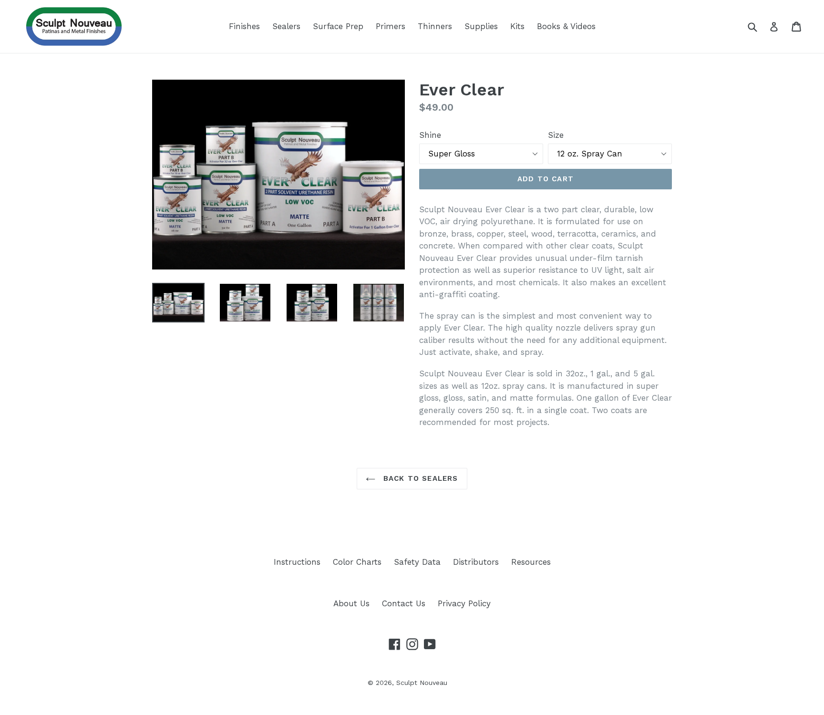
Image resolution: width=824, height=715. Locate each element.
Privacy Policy (464, 603)
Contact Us (403, 603)
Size (556, 135)
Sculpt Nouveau (421, 682)
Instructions (297, 562)
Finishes (244, 26)
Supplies (481, 26)
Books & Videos (566, 26)
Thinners (435, 26)
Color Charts (357, 562)
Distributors (476, 562)
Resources (531, 562)
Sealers (286, 26)
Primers (390, 26)
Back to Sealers (419, 478)
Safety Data (417, 562)
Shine (430, 135)
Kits (517, 26)
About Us (351, 603)
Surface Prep (338, 26)
